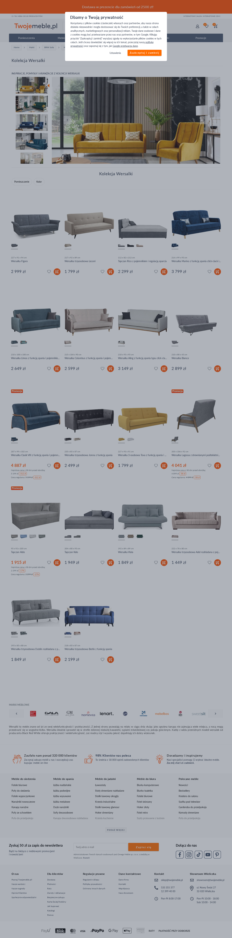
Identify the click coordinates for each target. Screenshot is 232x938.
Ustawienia (115, 52)
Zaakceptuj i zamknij (144, 52)
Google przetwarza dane (125, 46)
